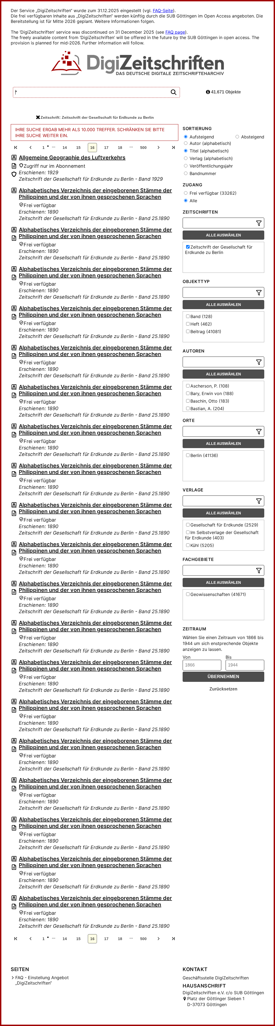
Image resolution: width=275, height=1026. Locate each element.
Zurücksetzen (223, 689)
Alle (192, 200)
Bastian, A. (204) (207, 408)
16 (92, 147)
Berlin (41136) (204, 455)
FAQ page (175, 32)
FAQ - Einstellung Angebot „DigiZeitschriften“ (42, 980)
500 (143, 147)
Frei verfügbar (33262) (212, 193)
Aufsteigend (201, 136)
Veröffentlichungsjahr (210, 166)
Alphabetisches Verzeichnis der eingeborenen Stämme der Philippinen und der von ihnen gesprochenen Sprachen (95, 193)
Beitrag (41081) (205, 331)
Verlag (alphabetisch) (210, 158)
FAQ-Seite (163, 10)
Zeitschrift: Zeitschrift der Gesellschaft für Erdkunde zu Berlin (97, 117)
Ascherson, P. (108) (209, 386)
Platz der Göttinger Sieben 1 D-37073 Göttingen (215, 1001)
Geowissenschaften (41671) (218, 594)
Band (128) (201, 316)
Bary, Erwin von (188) (212, 393)
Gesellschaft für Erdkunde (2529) (224, 525)
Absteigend (252, 136)
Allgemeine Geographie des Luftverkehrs (72, 157)
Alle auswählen (223, 235)
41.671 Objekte (225, 92)
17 (106, 147)
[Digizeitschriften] (138, 63)
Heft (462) (201, 324)
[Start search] (173, 92)
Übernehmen (223, 676)
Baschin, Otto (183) (209, 401)
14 (65, 147)
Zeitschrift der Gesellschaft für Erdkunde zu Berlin (218, 249)
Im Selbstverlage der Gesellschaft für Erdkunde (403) (222, 535)
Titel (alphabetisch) (208, 150)
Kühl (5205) (202, 545)
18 (120, 147)
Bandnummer (202, 173)
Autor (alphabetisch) (209, 143)
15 (78, 147)
